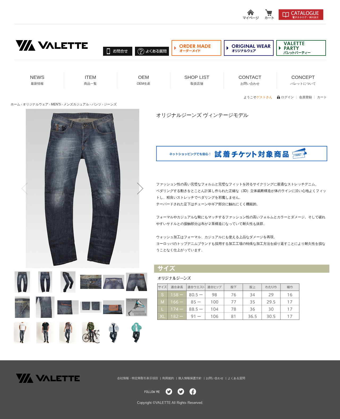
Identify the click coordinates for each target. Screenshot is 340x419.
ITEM (90, 80)
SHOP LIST (196, 80)
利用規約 (168, 378)
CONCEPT (303, 80)
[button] (24, 188)
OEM (143, 80)
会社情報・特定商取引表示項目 (138, 378)
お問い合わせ (215, 378)
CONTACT (250, 80)
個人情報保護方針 (190, 378)
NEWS (37, 80)
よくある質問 (236, 378)
